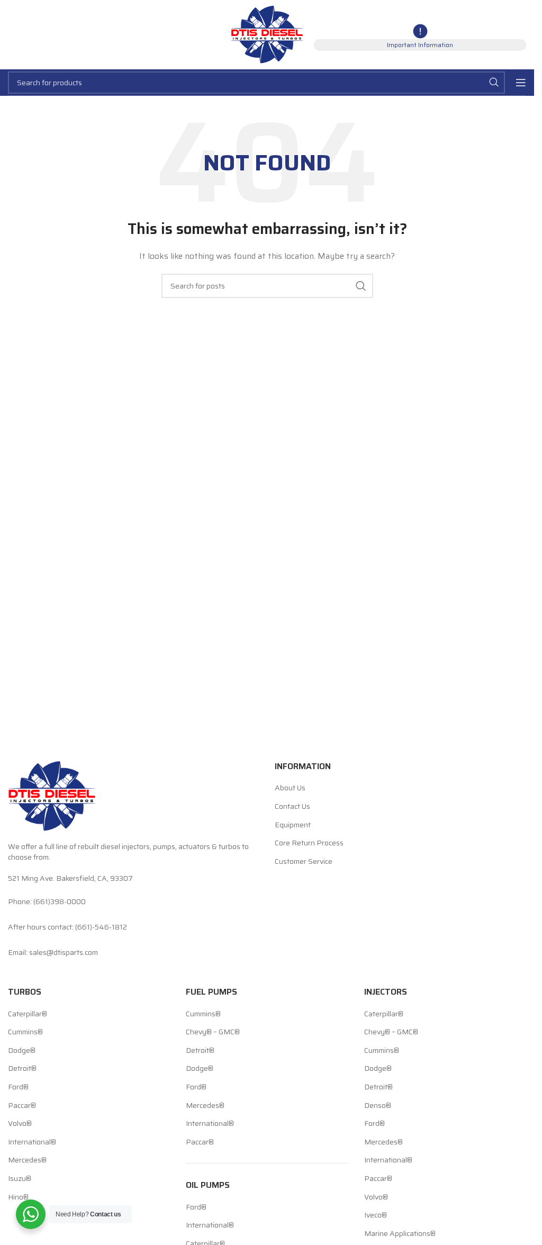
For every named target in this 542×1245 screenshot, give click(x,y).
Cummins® (25, 1032)
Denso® (377, 1105)
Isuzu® (19, 1179)
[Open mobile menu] (520, 82)
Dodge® (21, 1050)
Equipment (293, 825)
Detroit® (22, 1068)
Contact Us (292, 806)
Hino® (18, 1197)
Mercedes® (27, 1160)
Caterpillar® (27, 1014)
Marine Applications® (400, 1234)
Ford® (18, 1087)
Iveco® (375, 1215)
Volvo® (20, 1123)
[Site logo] (267, 34)
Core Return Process (309, 843)
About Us (290, 788)
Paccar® (22, 1105)
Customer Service (303, 861)
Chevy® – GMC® (213, 1032)
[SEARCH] (494, 82)
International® (32, 1142)
